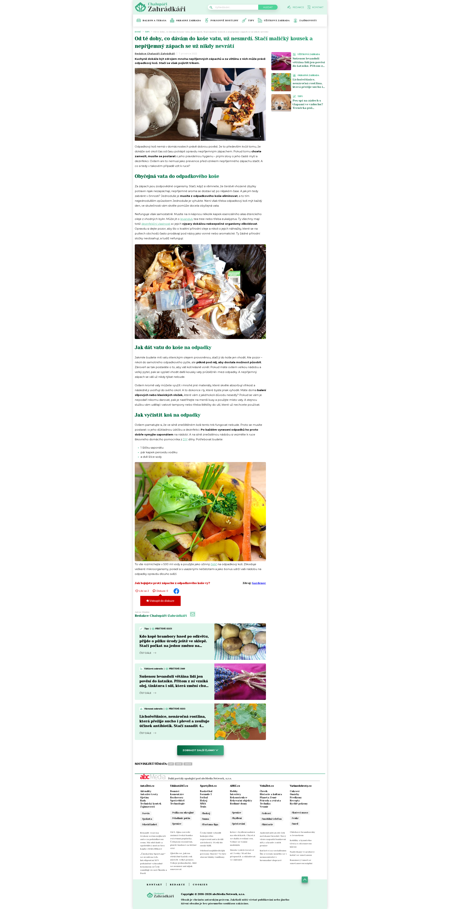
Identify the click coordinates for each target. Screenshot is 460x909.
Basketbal (206, 791)
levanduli (186, 219)
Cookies (200, 884)
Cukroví (294, 791)
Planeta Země (268, 797)
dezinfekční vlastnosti (155, 223)
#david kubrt (149, 824)
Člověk (264, 791)
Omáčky (294, 794)
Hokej (203, 800)
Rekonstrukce (238, 797)
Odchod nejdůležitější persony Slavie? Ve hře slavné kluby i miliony (213, 853)
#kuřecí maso (300, 812)
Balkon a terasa (154, 20)
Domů (138, 32)
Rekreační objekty (241, 800)
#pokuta (147, 819)
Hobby (234, 791)
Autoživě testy (149, 794)
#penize (236, 812)
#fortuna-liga (210, 824)
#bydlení (237, 818)
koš (170, 764)
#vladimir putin (181, 818)
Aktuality (145, 791)
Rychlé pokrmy (299, 803)
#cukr (295, 818)
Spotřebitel (177, 800)
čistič (214, 564)
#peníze (176, 823)
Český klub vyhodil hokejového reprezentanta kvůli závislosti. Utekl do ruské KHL (211, 839)
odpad (178, 764)
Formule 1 (206, 794)
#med (295, 823)
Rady (143, 800)
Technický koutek (150, 803)
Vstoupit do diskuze (161, 600)
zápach (188, 764)
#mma (205, 819)
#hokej (206, 813)
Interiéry (235, 794)
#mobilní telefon (272, 819)
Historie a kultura (271, 794)
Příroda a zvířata (270, 800)
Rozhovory (176, 797)
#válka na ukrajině (183, 812)
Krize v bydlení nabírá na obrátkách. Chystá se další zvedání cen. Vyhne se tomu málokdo (242, 838)
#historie (267, 824)
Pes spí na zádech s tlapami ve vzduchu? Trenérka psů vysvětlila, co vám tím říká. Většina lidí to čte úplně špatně (309, 110)
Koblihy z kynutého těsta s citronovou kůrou (301, 843)
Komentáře (177, 794)
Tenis (203, 806)
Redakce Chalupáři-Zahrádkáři (155, 53)
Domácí (174, 791)
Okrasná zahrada (188, 20)
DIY (185, 439)
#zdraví (266, 813)
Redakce (177, 884)
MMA (203, 803)
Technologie (177, 803)
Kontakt (155, 884)
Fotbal (204, 797)
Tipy (251, 20)
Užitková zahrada (277, 20)
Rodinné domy (238, 803)
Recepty (295, 800)
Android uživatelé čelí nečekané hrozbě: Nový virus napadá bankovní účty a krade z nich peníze (273, 839)
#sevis (146, 813)
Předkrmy (296, 797)
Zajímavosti (308, 20)
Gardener (259, 583)
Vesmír (264, 806)
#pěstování (238, 823)
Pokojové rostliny (224, 20)
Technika (265, 803)
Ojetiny (144, 797)
